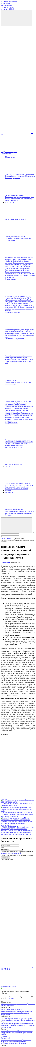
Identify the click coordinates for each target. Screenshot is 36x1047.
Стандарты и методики (17, 1025)
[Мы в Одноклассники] (16, 56)
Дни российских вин (28, 1020)
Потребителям (6, 153)
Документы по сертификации (23, 198)
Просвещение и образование (11, 1013)
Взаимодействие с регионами (15, 176)
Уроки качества (28, 359)
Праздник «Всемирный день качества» (14, 1018)
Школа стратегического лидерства (16, 358)
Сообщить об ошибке (18, 1043)
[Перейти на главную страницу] (9, 2)
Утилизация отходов (20, 263)
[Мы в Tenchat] (16, 102)
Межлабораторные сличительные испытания (16, 1011)
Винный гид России (27, 333)
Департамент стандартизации (15, 296)
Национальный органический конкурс (18, 487)
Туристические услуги (22, 266)
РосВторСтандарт (22, 275)
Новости (8, 490)
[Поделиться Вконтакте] (16, 752)
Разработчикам (6, 1043)
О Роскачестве (10, 174)
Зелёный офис (18, 261)
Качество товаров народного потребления (19, 330)
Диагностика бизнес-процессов (11, 1009)
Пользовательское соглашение (11, 1040)
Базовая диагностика (12, 236)
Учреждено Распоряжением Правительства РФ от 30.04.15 (7, 6)
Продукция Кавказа (11, 268)
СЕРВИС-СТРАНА (28, 485)
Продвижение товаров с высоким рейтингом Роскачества (16, 409)
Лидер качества (16, 485)
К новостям (5, 563)
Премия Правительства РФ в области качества (18, 237)
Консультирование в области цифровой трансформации (17, 444)
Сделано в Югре (24, 268)
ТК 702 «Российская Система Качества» (17, 297)
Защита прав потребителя (13, 464)
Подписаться (6, 857)
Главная (3, 538)
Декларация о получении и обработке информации (16, 1040)
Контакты (14, 200)
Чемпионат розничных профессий (16, 489)
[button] (16, 525)
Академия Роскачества (24, 356)
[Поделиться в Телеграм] (16, 783)
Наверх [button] (3, 1045)
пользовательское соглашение (11, 853)
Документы (31, 1004)
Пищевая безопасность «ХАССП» (19, 264)
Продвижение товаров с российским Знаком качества (18, 404)
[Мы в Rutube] (16, 117)
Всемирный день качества (14, 359)
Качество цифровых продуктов (18, 332)
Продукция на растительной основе (17, 270)
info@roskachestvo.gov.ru (9, 152)
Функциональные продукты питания (17, 272)
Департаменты (29, 174)
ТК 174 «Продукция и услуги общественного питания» (20, 309)
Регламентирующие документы (16, 197)
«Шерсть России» (23, 274)
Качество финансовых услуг (14, 331)
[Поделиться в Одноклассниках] (16, 767)
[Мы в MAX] (16, 86)
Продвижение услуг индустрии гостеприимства (15, 413)
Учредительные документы (14, 195)
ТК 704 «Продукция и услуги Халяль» (18, 299)
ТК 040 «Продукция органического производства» (19, 301)
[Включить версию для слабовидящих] (16, 18)
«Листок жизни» (10, 274)
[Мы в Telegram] (16, 71)
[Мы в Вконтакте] (16, 40)
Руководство (19, 174)
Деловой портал (10, 356)
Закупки (8, 200)
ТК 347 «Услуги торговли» (23, 307)
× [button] (1, 536)
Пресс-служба (30, 176)
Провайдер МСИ (10, 380)
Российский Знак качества (14, 257)
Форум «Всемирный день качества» (16, 1019)
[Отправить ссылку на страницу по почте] (16, 798)
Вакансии (8, 178)
